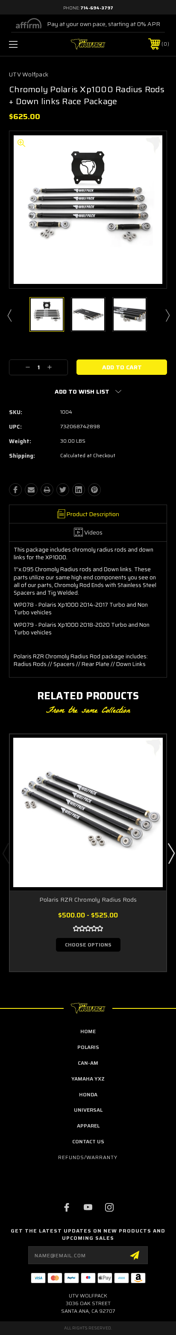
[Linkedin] (78, 489)
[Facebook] (15, 489)
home (88, 1031)
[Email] (31, 489)
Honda (88, 1094)
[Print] (47, 489)
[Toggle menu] (25, 44)
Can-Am (88, 1063)
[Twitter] (62, 489)
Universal (88, 1110)
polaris (88, 1047)
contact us (88, 1141)
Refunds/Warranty (87, 1157)
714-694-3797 (96, 8)
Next (167, 315)
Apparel (88, 1126)
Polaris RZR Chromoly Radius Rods (88, 899)
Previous (9, 315)
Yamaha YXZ (88, 1079)
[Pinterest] (94, 489)
